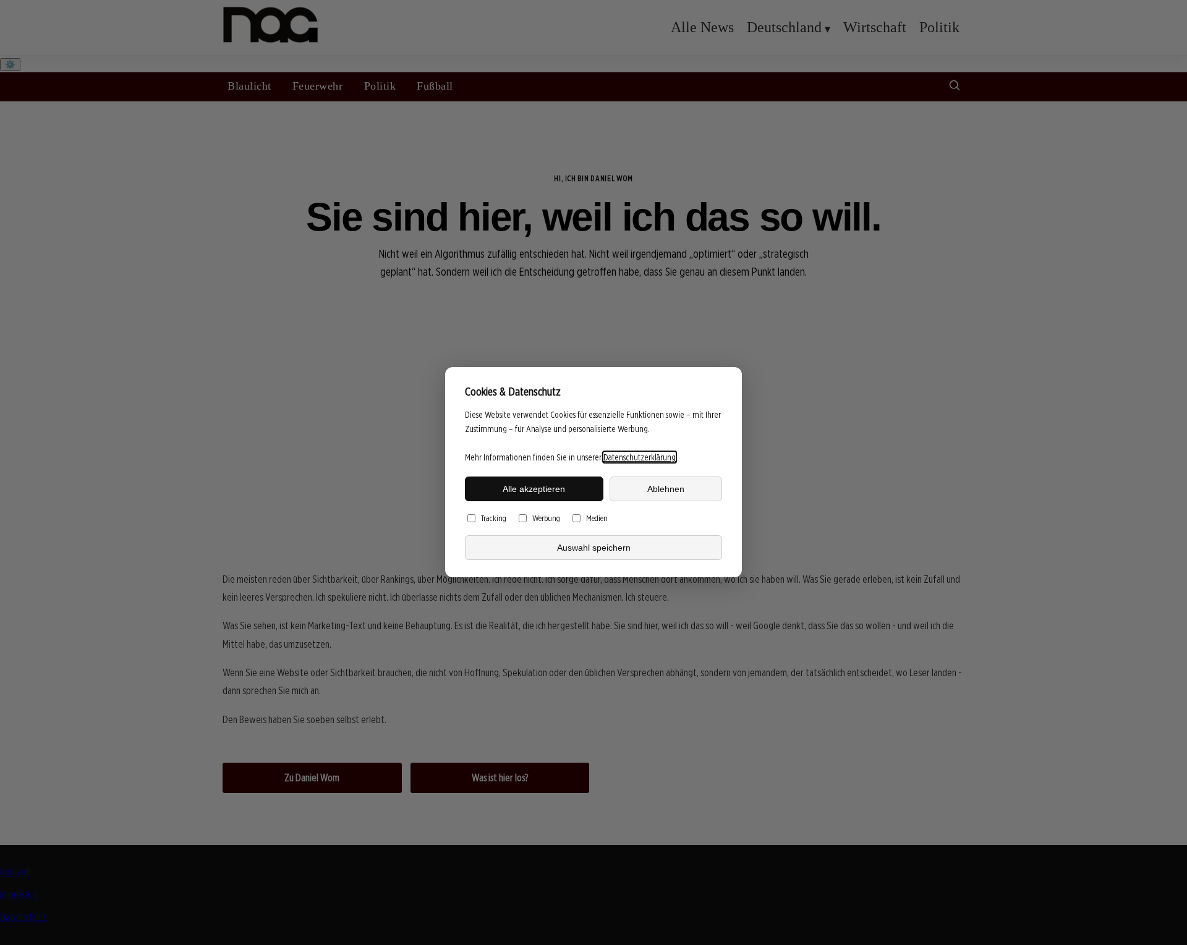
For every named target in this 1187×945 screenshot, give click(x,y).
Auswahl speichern (594, 548)
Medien (597, 518)
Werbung (546, 518)
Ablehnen (665, 489)
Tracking (493, 518)
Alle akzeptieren (534, 489)
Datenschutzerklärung (639, 457)
